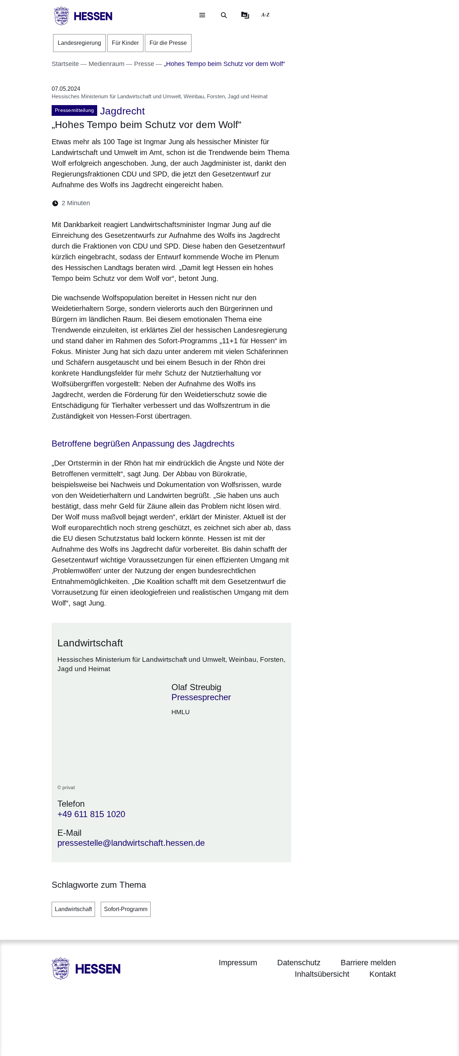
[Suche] (224, 15)
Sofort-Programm (125, 909)
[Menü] (202, 15)
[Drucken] (157, 203)
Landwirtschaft (73, 909)
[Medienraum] (245, 15)
